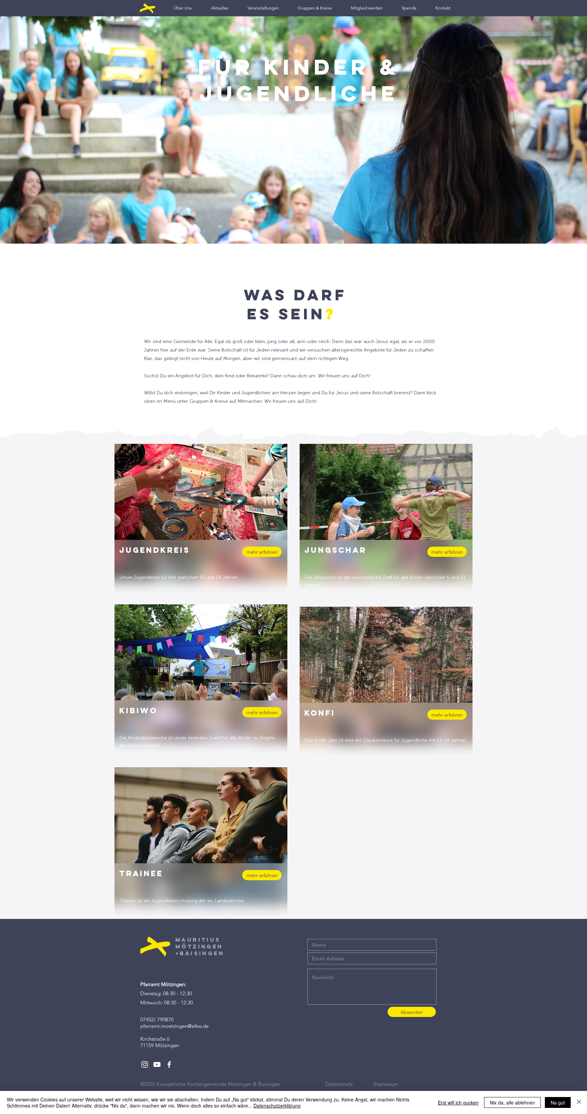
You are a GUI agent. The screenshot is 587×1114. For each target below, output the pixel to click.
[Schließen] (579, 1102)
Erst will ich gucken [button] (458, 1102)
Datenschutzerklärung (277, 1105)
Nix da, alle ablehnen (512, 1102)
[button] (182, 8)
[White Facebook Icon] (169, 1064)
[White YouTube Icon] (157, 1064)
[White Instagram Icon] (144, 1064)
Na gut (558, 1102)
